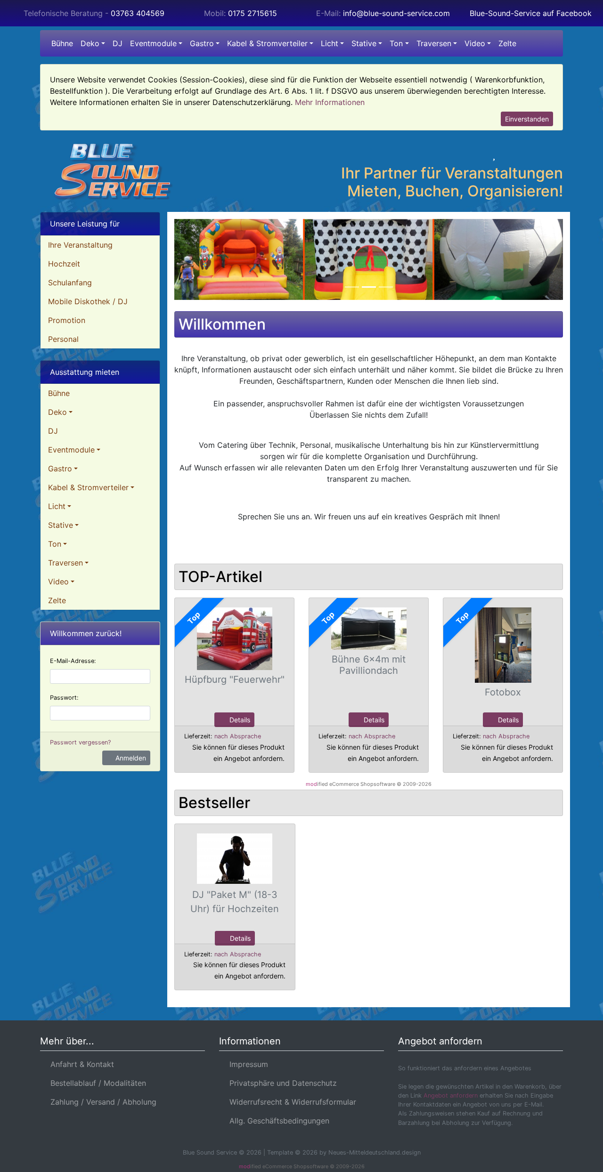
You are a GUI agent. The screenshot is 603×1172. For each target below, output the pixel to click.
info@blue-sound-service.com (396, 13)
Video (474, 43)
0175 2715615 (252, 13)
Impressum (246, 1064)
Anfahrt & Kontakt (80, 1064)
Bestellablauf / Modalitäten (96, 1083)
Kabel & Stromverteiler (267, 43)
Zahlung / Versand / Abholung (101, 1102)
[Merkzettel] (494, 154)
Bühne (62, 43)
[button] (466, 154)
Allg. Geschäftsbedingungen (277, 1120)
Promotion (66, 320)
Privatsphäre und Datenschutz (281, 1083)
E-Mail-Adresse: (73, 660)
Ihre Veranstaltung (80, 245)
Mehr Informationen (330, 102)
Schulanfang (70, 282)
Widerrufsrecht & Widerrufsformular (290, 1102)
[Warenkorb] (522, 154)
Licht (329, 43)
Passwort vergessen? (80, 742)
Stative (363, 43)
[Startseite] (441, 154)
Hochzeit (64, 263)
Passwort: (64, 697)
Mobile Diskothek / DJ (88, 301)
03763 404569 (137, 13)
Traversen (433, 43)
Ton (396, 43)
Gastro (202, 43)
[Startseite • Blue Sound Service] (122, 171)
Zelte (507, 43)
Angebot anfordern (451, 1095)
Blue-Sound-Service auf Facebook (531, 13)
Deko (90, 43)
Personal (63, 339)
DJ (117, 43)
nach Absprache (237, 736)
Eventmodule (153, 43)
